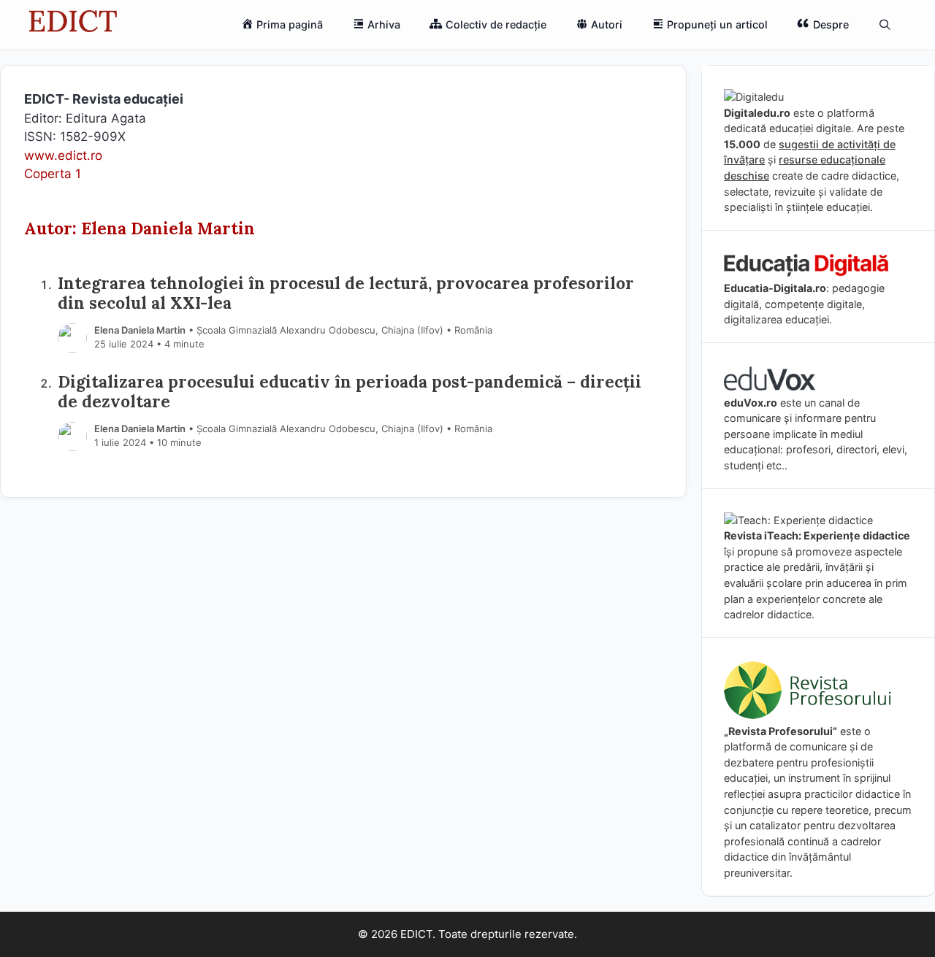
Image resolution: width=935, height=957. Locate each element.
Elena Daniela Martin (140, 330)
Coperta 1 (52, 173)
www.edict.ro (63, 155)
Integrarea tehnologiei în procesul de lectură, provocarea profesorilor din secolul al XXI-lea (346, 292)
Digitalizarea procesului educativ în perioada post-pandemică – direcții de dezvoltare (349, 391)
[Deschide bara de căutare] (885, 24)
